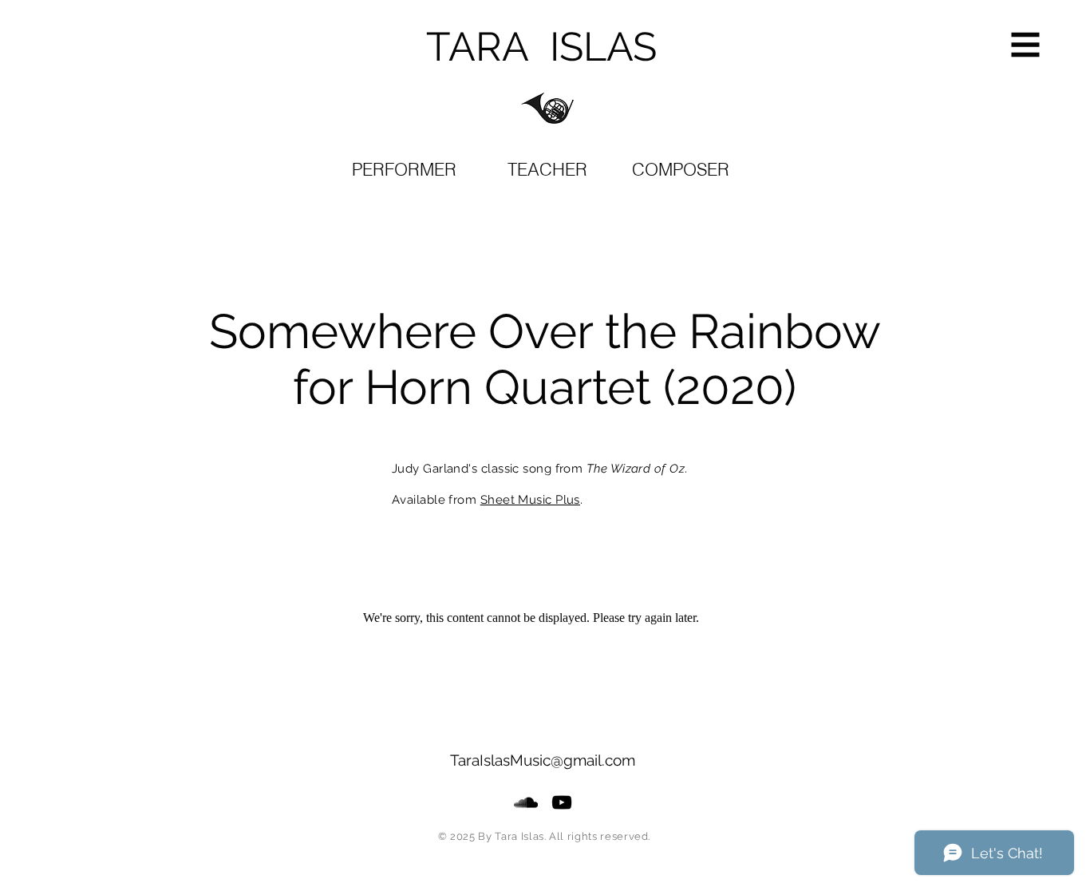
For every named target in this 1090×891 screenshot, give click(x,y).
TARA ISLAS (541, 46)
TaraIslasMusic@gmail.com (542, 760)
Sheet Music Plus (530, 500)
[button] (1026, 45)
